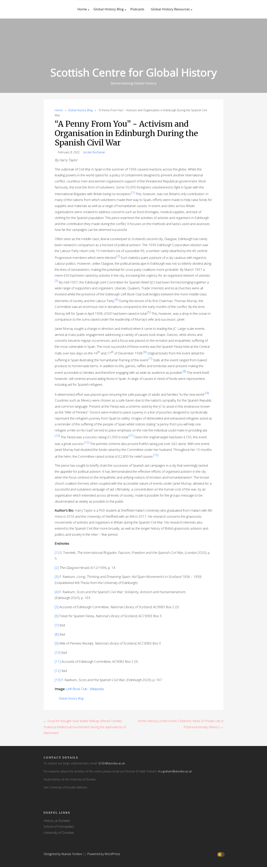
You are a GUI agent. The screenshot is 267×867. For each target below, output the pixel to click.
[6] (57, 616)
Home (82, 9)
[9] (57, 643)
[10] (58, 652)
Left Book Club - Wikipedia (85, 689)
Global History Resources (170, 9)
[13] (58, 680)
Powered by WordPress (103, 854)
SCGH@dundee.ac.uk (111, 763)
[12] (58, 670)
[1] (57, 552)
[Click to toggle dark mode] (221, 854)
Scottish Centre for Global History (133, 72)
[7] (57, 625)
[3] (57, 576)
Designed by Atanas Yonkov (63, 854)
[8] (57, 634)
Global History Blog (108, 9)
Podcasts (137, 9)
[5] (57, 607)
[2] (57, 567)
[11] (58, 661)
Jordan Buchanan (94, 152)
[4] (57, 592)
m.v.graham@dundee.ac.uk (175, 771)
